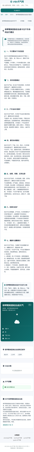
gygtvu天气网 (17, 440)
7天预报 (30, 21)
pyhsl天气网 (27, 438)
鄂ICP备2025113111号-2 (22, 446)
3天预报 (22, 21)
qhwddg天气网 (8, 438)
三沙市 (13, 354)
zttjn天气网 (18, 1)
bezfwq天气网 (18, 438)
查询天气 (17, 10)
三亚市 (20, 354)
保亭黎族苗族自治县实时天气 (9, 21)
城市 (6, 14)
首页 (2, 14)
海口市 (6, 354)
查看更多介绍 (7, 425)
